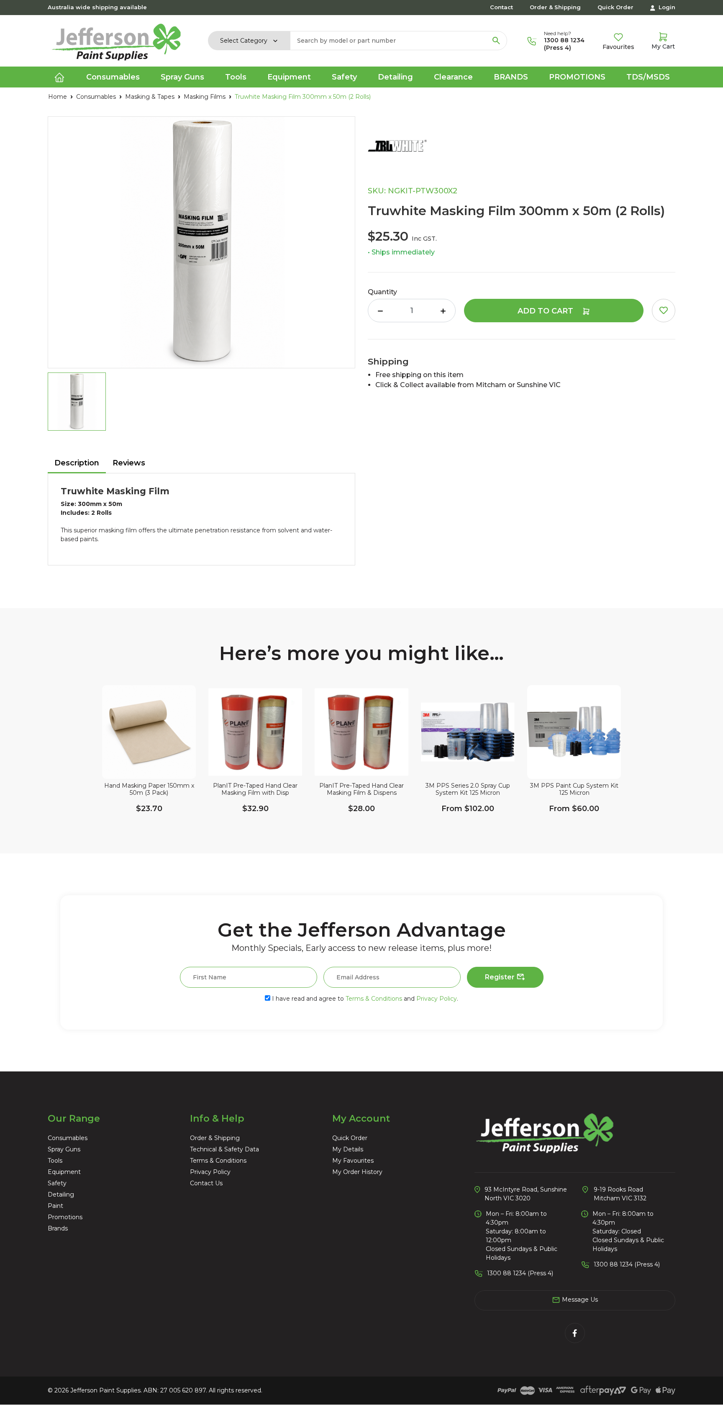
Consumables (67, 1138)
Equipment (64, 1172)
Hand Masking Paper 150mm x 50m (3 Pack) (149, 789)
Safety (57, 1183)
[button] (663, 310)
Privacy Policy (436, 998)
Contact (501, 7)
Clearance (453, 77)
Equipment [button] (289, 77)
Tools (55, 1160)
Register (500, 977)
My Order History (357, 1172)
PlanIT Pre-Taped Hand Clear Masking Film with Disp (255, 789)
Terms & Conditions (374, 998)
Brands (511, 77)
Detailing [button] (395, 77)
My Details (347, 1149)
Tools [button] (235, 77)
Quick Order (615, 7)
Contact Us (206, 1183)
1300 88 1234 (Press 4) (564, 43)
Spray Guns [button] (182, 77)
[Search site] (496, 40)
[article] (149, 763)
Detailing (61, 1194)
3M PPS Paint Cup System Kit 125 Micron (574, 789)
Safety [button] (344, 77)
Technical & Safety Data (224, 1149)
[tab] (77, 463)
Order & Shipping (555, 7)
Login (666, 7)
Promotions (577, 77)
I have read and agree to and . (364, 998)
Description (76, 462)
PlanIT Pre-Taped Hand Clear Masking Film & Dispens (361, 789)
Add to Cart (546, 311)
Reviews (129, 462)
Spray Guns (64, 1149)
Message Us (579, 1299)
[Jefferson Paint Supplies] (116, 40)
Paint (55, 1206)
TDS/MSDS (648, 77)
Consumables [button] (113, 77)
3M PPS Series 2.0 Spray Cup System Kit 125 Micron (468, 789)
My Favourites (353, 1160)
